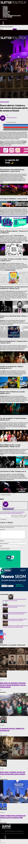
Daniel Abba (3, 692)
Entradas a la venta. (10, 270)
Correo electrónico (4, 543)
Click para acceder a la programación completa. (14, 241)
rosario (9, 513)
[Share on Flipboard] (15, 127)
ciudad (18, 511)
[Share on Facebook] (15, 124)
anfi (11, 511)
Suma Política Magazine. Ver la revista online (14, 831)
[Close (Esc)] (0, 842)
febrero (5, 513)
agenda (8, 511)
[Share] (1, 842)
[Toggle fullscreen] (3, 842)
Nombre (2, 540)
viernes (20, 513)
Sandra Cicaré (3, 823)
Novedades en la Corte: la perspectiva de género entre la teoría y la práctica (14, 606)
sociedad (17, 513)
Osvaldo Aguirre (4, 779)
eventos (1, 513)
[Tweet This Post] (15, 126)
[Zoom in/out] (4, 842)
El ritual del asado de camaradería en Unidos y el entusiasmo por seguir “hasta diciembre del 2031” (15, 613)
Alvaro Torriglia (3, 735)
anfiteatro (15, 511)
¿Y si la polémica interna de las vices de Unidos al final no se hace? (14, 599)
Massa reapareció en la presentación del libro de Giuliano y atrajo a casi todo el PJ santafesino (15, 619)
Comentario (3, 529)
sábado (12, 513)
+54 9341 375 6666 (7, 17)
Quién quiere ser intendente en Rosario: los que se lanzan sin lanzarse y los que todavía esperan (15, 626)
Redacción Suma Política (11, 117)
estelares (23, 511)
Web (1, 546)
